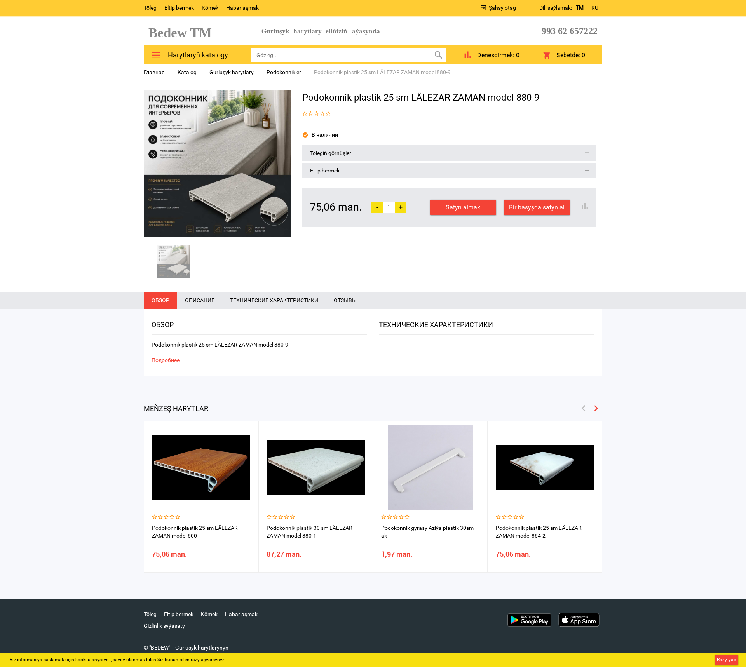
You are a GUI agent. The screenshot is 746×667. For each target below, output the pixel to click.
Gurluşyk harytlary (231, 72)
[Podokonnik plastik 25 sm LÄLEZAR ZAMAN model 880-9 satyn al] (217, 163)
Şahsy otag (502, 8)
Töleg (150, 8)
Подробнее (166, 360)
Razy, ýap (726, 659)
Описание (199, 300)
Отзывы (345, 300)
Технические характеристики (274, 300)
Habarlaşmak (242, 8)
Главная (154, 72)
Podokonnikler (284, 72)
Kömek (210, 8)
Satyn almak (463, 207)
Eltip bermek (179, 8)
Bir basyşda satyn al (537, 207)
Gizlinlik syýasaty (164, 626)
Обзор (160, 300)
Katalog (187, 72)
